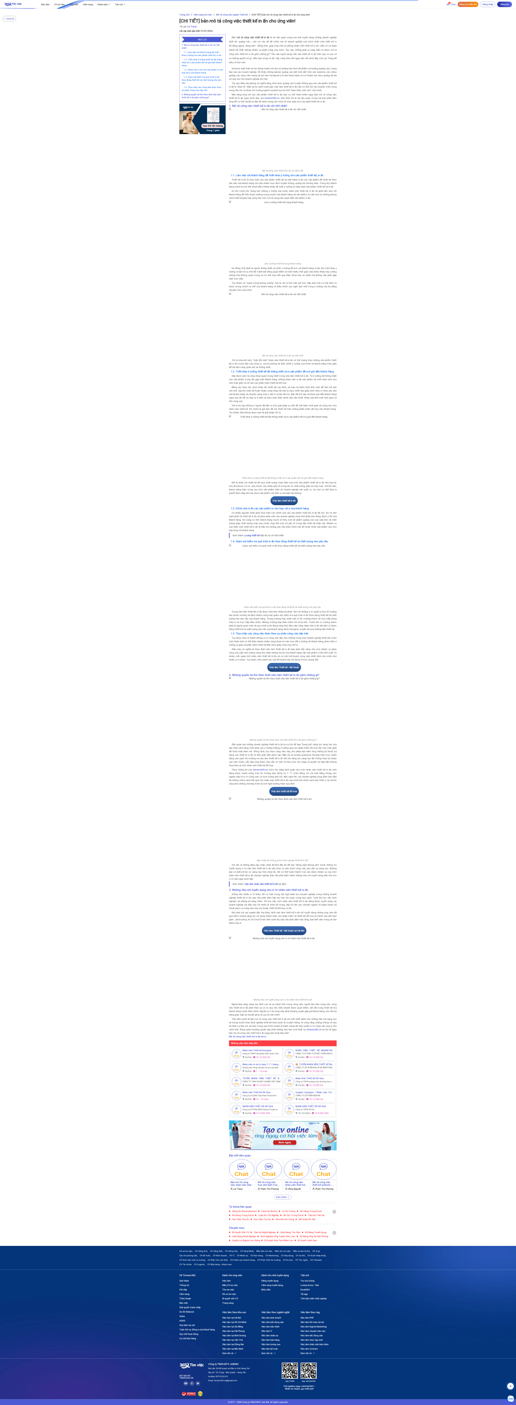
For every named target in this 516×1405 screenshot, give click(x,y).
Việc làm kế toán (269, 1349)
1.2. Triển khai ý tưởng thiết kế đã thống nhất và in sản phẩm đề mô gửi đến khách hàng (202, 62)
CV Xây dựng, (287, 1255)
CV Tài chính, (185, 1264)
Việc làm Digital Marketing (313, 1326)
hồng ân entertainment (244, 1211)
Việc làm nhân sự (269, 1335)
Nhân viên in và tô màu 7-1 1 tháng (261, 1064)
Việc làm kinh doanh (271, 1318)
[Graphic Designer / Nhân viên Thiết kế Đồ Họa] (289, 1095)
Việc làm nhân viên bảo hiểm (314, 1344)
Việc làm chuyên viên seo (312, 1331)
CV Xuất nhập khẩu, (316, 1255)
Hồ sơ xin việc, (186, 1251)
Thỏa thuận (185, 1298)
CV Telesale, (316, 1260)
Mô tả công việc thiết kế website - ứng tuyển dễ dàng (322, 1183)
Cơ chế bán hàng (187, 1338)
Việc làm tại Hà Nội (231, 1318)
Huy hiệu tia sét (187, 1325)
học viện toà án (262, 1219)
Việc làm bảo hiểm (270, 1326)
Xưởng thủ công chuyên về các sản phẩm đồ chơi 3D (261, 1067)
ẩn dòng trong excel (243, 1215)
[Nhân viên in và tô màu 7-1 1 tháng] (236, 1067)
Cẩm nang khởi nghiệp (244, 1236)
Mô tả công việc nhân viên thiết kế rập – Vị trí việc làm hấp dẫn (296, 1183)
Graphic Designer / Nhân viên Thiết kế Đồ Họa (314, 1092)
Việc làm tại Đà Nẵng (232, 1326)
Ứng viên (74, 4)
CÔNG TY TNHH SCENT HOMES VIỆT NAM (262, 1081)
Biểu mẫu (265, 1289)
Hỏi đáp (183, 1289)
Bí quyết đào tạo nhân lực (278, 1240)
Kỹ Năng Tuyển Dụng (315, 1232)
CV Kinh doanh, (220, 1255)
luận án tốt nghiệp (268, 1215)
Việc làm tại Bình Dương (234, 1335)
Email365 (305, 1289)
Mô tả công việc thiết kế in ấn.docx (247, 1036)
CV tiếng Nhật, (247, 1251)
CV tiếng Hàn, (231, 1251)
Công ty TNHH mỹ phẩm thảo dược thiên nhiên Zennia (261, 1053)
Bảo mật (183, 1303)
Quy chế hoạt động (188, 1334)
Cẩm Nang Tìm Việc (290, 1232)
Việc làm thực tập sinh (311, 1340)
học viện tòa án (240, 1219)
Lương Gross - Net (309, 1285)
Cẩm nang (88, 4)
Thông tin (184, 1285)
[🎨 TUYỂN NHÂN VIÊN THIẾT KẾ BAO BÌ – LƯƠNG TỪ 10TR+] (289, 1067)
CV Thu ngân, (301, 1260)
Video (182, 1316)
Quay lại (9, 18)
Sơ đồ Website (186, 1312)
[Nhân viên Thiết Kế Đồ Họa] (236, 1095)
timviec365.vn (272, 98)
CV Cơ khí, (300, 1255)
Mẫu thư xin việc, (283, 1251)
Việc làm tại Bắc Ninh (232, 1349)
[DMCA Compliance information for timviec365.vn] (200, 1394)
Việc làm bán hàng (270, 1340)
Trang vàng (228, 1303)
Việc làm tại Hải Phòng (233, 1331)
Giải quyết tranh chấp (190, 1307)
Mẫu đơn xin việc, (264, 1251)
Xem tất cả (227, 1353)
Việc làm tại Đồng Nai (233, 1344)
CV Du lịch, (288, 1260)
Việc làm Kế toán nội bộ (312, 1322)
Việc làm (45, 4)
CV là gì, (316, 1251)
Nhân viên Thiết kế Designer (257, 1050)
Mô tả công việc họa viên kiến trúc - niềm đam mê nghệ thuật (268, 1183)
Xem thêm (281, 1197)
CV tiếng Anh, (201, 1251)
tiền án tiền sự (316, 1215)
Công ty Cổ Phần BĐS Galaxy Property (260, 1109)
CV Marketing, (272, 1255)
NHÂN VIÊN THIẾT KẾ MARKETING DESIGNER (314, 1050)
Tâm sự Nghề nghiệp (264, 1232)
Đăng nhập (487, 4)
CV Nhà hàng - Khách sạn (219, 1264)
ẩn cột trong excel (293, 1215)
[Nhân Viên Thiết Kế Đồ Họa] (289, 1081)
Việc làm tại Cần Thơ (232, 1340)
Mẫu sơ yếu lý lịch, (301, 1251)
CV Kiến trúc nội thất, (218, 1260)
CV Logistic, (199, 1264)
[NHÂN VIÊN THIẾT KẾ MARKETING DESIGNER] (289, 1053)
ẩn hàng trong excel (311, 1211)
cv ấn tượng (288, 1211)
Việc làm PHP (307, 1318)
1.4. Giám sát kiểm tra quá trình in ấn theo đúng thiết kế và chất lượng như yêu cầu (201, 80)
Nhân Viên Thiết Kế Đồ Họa (309, 1078)
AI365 (182, 1320)
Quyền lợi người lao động (246, 1240)
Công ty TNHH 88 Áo (305, 1109)
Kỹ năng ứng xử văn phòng (313, 1236)
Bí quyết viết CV (240, 1232)
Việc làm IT (266, 1331)
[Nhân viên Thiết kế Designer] (236, 1053)
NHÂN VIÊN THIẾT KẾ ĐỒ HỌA (258, 1106)
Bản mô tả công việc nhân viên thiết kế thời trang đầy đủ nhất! (241, 1183)
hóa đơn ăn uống (284, 1219)
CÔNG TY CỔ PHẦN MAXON (307, 1095)
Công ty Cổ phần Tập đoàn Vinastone (260, 1095)
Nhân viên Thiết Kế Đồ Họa (256, 1092)
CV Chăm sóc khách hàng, (242, 1260)
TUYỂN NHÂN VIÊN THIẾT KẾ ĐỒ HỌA (262, 1078)
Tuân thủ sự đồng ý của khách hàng (197, 1329)
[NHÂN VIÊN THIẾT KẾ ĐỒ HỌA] (236, 1109)
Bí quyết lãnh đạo (307, 1240)
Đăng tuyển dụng (269, 1281)
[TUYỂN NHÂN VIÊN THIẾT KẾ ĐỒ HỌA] (236, 1081)
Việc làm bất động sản (272, 1322)
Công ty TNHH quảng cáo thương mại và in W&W (314, 1081)
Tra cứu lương (307, 1281)
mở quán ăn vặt (307, 1219)
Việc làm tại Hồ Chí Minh (234, 1322)
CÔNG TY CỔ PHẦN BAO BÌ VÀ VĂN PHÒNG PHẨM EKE (314, 1067)
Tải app (304, 1294)
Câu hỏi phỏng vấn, (188, 1255)
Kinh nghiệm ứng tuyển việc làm (277, 1236)
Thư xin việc (228, 1289)
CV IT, (232, 1255)
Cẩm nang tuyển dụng (272, 1285)
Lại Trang (192, 26)
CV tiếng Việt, (216, 1251)
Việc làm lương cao (270, 1344)
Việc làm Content (309, 1349)
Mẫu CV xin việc (230, 1285)
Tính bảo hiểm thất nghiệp (313, 1298)
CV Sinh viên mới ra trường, (192, 1260)
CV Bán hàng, (256, 1255)
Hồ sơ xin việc (229, 1294)
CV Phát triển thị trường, (269, 1260)
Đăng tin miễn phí (468, 4)
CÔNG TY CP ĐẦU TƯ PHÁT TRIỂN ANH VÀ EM (314, 1053)
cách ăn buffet (269, 1211)
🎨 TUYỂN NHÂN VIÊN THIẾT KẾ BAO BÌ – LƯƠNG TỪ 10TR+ (314, 1064)
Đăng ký (505, 4)
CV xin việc (59, 4)
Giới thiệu (184, 1281)
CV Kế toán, (205, 1255)
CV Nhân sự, (242, 1255)
